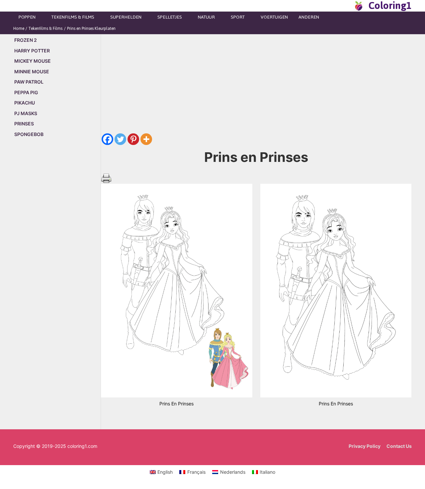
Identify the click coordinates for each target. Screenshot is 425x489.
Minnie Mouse (31, 71)
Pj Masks (25, 113)
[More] (146, 139)
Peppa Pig (26, 92)
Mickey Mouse (32, 61)
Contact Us (399, 446)
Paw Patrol (28, 82)
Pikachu (24, 102)
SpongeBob (28, 134)
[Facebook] (107, 139)
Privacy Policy (365, 446)
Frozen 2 (25, 40)
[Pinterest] (133, 139)
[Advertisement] (57, 256)
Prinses (24, 123)
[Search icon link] (346, 5)
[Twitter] (120, 139)
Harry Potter (32, 50)
